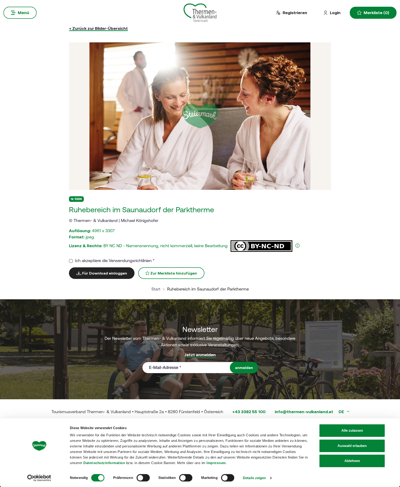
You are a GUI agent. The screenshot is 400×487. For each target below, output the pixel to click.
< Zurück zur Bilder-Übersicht (98, 28)
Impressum (216, 463)
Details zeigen (254, 478)
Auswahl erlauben (352, 446)
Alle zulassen (352, 430)
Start (155, 289)
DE (342, 411)
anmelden (244, 367)
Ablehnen (352, 461)
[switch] (143, 477)
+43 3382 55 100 (249, 411)
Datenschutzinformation (104, 463)
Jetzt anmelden (200, 354)
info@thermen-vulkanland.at (304, 411)
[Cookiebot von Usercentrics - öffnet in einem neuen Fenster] (39, 478)
